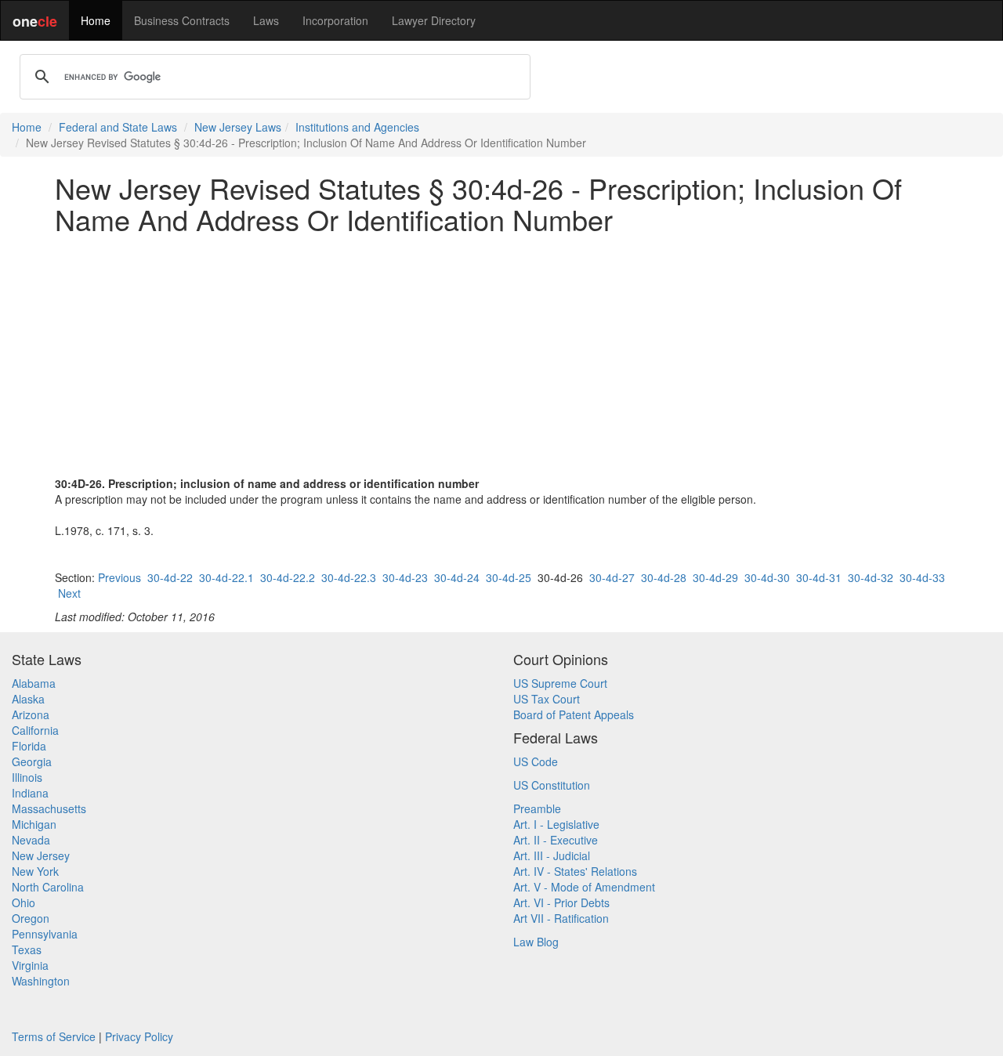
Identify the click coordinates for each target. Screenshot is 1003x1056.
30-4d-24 (457, 577)
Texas (27, 949)
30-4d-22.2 (287, 577)
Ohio (23, 902)
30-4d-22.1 (226, 577)
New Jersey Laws (237, 127)
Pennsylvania (45, 934)
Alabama (34, 683)
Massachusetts (49, 808)
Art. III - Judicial (551, 855)
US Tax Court (546, 699)
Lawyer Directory (434, 20)
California (35, 730)
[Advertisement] (501, 355)
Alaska (28, 699)
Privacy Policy (139, 1036)
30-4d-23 (405, 577)
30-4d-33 (922, 577)
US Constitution (551, 785)
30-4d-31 (819, 577)
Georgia (32, 761)
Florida (29, 746)
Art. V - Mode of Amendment (584, 887)
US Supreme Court (560, 683)
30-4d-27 (612, 577)
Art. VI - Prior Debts (561, 902)
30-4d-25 (508, 577)
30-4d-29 (715, 577)
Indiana (30, 793)
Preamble (537, 808)
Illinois (27, 777)
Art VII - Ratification (561, 918)
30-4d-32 (870, 577)
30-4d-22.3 (348, 577)
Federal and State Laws (118, 127)
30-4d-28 (663, 577)
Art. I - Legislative (556, 824)
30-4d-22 (170, 577)
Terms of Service (54, 1036)
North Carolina (48, 887)
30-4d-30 (767, 577)
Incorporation (335, 20)
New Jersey (41, 855)
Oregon (30, 918)
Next (69, 593)
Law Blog (536, 941)
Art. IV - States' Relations (575, 871)
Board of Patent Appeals (573, 714)
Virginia (30, 965)
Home (95, 20)
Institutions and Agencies (357, 127)
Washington (41, 981)
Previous (119, 577)
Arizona (30, 714)
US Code (535, 761)
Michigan (34, 824)
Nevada (31, 840)
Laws (266, 20)
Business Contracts (182, 20)
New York (35, 871)
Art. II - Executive (555, 840)
